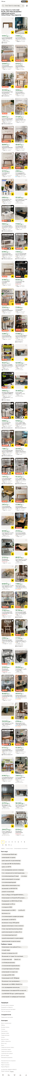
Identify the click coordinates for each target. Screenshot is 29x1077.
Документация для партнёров (8, 1009)
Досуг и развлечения (6, 1023)
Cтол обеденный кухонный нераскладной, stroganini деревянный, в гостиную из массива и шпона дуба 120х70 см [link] (8, 282)
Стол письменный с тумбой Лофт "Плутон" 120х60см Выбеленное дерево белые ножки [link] (7, 254)
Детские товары (5, 1055)
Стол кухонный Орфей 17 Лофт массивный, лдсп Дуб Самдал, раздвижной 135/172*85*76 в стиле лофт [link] (21, 336)
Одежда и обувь (5, 1033)
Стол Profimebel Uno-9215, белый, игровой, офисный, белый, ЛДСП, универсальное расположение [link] (21, 38)
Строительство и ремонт (7, 1053)
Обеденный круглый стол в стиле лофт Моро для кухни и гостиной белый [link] (7, 640)
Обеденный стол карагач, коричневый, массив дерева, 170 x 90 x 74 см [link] (21, 451)
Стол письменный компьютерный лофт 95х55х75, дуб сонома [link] (7, 507)
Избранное (14, 1075)
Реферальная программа (7, 1017)
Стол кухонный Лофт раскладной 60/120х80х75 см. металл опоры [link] (20, 778)
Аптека (3, 1037)
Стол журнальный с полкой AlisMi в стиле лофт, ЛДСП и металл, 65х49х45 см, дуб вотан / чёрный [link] (21, 173)
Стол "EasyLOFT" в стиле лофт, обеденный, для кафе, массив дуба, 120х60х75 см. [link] (7, 533)
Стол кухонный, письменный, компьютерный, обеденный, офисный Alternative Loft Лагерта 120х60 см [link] (21, 310)
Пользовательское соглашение (8, 1060)
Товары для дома (5, 1035)
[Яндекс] (12, 1071)
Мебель (3, 1025)
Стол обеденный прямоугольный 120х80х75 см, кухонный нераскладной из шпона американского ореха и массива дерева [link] (21, 147)
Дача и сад (3, 1043)
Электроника (4, 1031)
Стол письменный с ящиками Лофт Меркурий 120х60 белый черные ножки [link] (7, 423)
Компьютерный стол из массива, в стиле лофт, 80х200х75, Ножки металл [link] (20, 226)
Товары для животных (6, 1051)
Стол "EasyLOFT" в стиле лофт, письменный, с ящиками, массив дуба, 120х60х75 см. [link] (7, 724)
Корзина (20, 1075)
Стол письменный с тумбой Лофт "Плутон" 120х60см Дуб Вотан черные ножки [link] (7, 750)
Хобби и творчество (6, 1041)
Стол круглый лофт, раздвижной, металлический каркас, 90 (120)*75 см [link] (21, 282)
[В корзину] (12, 32)
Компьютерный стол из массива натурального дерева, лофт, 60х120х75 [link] (21, 696)
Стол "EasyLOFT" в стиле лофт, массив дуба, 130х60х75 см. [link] (21, 805)
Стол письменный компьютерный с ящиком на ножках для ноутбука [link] (20, 750)
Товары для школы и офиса (7, 1047)
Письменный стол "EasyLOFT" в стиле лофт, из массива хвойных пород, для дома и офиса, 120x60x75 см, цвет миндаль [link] (6, 805)
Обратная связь (5, 1062)
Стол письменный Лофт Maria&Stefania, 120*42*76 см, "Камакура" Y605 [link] (7, 92)
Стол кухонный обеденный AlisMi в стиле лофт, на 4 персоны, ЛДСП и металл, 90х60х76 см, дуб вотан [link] (20, 92)
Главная (3, 1075)
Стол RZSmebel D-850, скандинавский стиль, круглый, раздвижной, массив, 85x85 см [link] (7, 612)
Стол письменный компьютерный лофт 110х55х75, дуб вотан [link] (7, 336)
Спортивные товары (6, 1049)
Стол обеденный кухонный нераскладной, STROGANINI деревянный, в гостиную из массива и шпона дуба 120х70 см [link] (7, 173)
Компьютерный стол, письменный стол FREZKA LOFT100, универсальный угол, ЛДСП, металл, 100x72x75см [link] (7, 200)
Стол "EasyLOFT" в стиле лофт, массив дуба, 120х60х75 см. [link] (21, 200)
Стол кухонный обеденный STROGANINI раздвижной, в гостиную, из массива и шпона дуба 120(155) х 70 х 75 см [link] (7, 147)
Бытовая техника (5, 1027)
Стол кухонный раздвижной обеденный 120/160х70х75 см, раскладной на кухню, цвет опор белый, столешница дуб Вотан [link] (7, 66)
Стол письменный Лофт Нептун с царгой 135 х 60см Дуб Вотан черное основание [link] (7, 451)
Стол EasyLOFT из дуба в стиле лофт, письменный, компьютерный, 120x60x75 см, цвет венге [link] (20, 669)
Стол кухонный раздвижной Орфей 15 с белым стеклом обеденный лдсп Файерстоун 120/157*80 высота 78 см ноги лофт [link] (21, 640)
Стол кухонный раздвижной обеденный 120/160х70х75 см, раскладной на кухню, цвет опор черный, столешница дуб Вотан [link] (7, 310)
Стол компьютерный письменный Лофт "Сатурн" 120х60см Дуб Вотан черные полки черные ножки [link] (7, 479)
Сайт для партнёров (6, 1011)
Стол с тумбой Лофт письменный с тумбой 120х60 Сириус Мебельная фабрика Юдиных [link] (20, 423)
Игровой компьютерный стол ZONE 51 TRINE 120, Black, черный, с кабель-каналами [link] (7, 393)
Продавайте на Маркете (7, 1007)
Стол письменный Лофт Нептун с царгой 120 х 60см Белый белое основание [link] (20, 254)
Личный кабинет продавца (7, 1005)
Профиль (26, 1075)
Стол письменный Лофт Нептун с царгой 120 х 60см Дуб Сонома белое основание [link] (7, 119)
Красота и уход (4, 1039)
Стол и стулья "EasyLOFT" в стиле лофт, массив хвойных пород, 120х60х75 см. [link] (20, 393)
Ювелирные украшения (6, 1057)
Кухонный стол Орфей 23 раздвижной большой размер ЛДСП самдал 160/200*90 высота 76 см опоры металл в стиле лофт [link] (8, 365)
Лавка (9, 1075)
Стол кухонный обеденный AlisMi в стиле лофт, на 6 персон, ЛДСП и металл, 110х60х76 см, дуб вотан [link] (21, 66)
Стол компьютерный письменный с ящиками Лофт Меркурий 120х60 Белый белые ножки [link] (7, 226)
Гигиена (3, 1029)
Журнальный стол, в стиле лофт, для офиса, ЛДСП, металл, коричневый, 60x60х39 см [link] (21, 586)
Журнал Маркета (5, 1066)
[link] (9, 854)
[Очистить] (23, 6)
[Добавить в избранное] (12, 19)
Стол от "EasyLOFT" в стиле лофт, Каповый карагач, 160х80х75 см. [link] (7, 832)
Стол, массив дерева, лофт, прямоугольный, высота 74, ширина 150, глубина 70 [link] (20, 533)
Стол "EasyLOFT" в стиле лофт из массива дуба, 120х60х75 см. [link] (21, 560)
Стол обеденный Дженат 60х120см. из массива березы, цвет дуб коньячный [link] (7, 778)
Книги (2, 1045)
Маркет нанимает (5, 1064)
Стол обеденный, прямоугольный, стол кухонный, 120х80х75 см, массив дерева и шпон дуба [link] (20, 119)
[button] (27, 6)
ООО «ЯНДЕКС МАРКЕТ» (11, 1069)
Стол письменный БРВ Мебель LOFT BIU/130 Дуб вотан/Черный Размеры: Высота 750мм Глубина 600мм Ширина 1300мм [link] (7, 38)
